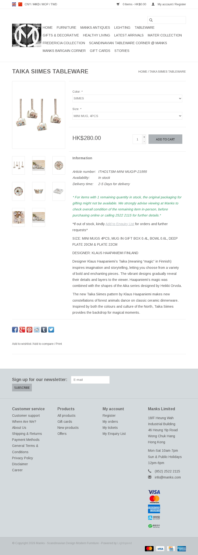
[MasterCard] (167, 499)
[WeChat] (167, 526)
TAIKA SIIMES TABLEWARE (167, 71)
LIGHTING (122, 27)
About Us (19, 428)
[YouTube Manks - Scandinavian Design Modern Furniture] (173, 380)
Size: (76, 109)
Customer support (26, 415)
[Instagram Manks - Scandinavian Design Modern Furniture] (182, 380)
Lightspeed (124, 543)
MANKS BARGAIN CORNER (64, 51)
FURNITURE (66, 27)
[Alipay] (167, 517)
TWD (54, 4)
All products (66, 415)
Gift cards (100, 51)
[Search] (151, 20)
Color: (77, 91)
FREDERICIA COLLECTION (64, 43)
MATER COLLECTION (165, 35)
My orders (110, 421)
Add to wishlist (22, 344)
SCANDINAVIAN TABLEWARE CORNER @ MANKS (128, 43)
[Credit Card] (170, 548)
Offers (62, 434)
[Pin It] (29, 330)
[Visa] (167, 492)
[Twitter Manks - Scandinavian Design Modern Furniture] (156, 380)
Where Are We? (24, 421)
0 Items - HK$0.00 (134, 4)
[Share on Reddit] (37, 330)
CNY (28, 4)
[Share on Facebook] (15, 330)
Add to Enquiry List (120, 224)
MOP (45, 4)
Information (82, 158)
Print (59, 344)
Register (109, 415)
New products (68, 428)
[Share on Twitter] (51, 330)
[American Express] (167, 509)
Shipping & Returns (27, 434)
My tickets (110, 428)
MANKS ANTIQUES (95, 27)
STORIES (121, 51)
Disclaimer (20, 464)
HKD (36, 4)
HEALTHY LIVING (96, 35)
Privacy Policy (22, 458)
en (14, 4)
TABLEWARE (144, 27)
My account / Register (171, 4)
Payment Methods (26, 440)
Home (48, 27)
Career (17, 470)
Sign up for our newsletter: (39, 379)
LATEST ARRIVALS (129, 35)
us (20, 4)
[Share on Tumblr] (44, 330)
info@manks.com (168, 477)
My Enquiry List (114, 434)
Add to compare (43, 344)
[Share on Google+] (22, 330)
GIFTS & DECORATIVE (61, 35)
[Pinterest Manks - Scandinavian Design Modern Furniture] (165, 380)
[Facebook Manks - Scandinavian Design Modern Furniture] (147, 380)
